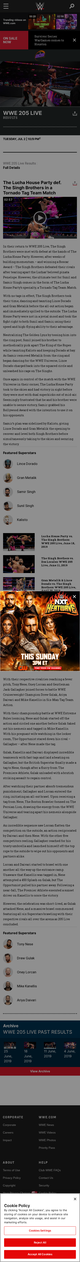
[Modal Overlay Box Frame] (40, 631)
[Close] (75, 1199)
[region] (40, 1227)
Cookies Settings (40, 1230)
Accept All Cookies (40, 1254)
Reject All (40, 1242)
